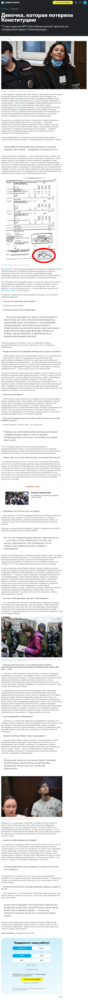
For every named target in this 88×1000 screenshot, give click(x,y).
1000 (41, 956)
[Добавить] (85, 2)
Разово (41, 948)
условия (43, 974)
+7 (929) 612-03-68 (22, 990)
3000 (21, 956)
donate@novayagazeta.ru (36, 988)
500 (21, 960)
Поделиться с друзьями (31, 983)
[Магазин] (76, 2)
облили (20, 105)
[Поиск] (80, 2)
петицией (9, 269)
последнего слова (8, 290)
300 (41, 960)
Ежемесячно (22, 948)
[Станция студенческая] (32, 495)
